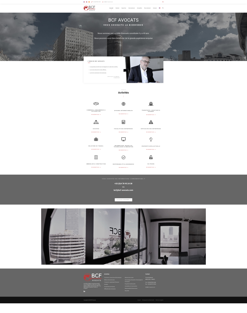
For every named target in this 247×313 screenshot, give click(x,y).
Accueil (111, 8)
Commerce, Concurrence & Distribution (112, 277)
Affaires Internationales (109, 279)
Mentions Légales (159, 300)
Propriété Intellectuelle (130, 283)
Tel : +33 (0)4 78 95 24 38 (150, 282)
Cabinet (117, 8)
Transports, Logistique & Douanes (111, 282)
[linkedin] (84, 291)
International (131, 8)
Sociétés (106, 284)
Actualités (139, 8)
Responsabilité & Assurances (131, 288)
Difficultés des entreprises (110, 288)
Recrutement (147, 8)
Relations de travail (129, 277)
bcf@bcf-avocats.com (108, 1)
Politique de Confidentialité (148, 300)
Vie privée (127, 290)
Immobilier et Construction (131, 286)
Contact (155, 8)
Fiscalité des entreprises (109, 286)
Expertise (124, 8)
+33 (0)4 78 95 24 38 (123, 183)
